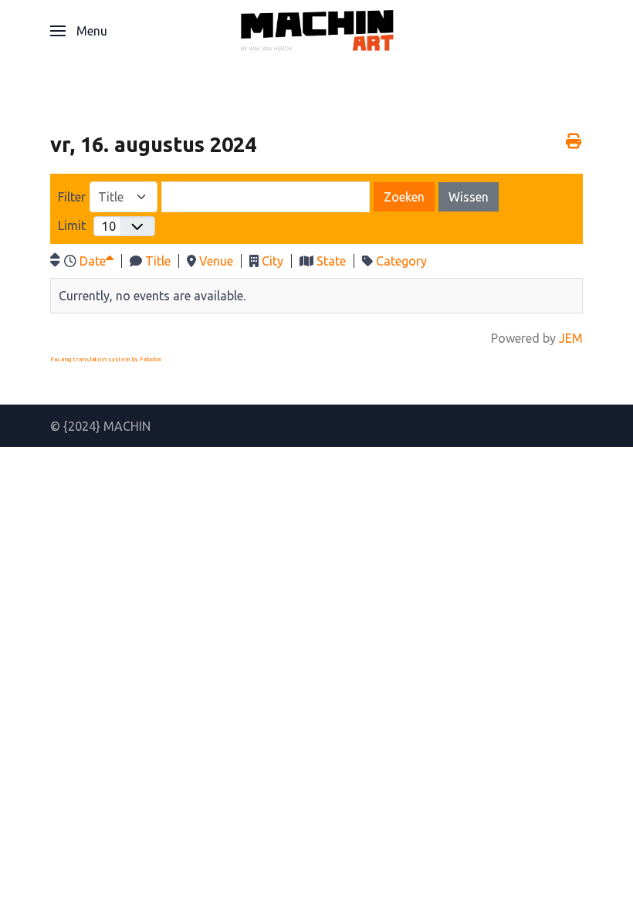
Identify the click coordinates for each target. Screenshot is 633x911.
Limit (72, 225)
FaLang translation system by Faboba (105, 359)
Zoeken (404, 197)
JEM (571, 338)
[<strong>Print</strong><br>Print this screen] (573, 140)
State (331, 261)
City (272, 261)
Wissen (469, 197)
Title (158, 261)
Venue (216, 261)
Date (93, 261)
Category (401, 261)
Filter (72, 197)
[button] (78, 31)
